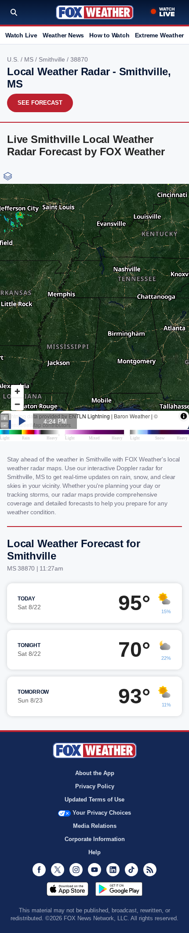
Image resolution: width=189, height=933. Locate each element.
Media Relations (94, 826)
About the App (94, 773)
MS (29, 59)
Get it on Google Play (118, 889)
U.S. (14, 59)
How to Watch (109, 35)
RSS (149, 869)
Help (94, 852)
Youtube (94, 869)
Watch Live (21, 35)
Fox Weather (95, 12)
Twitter (57, 869)
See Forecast (40, 102)
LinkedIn (113, 869)
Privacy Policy (94, 786)
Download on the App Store (67, 889)
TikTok (131, 869)
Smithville (53, 59)
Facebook (39, 869)
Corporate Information (95, 839)
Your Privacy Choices (102, 812)
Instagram (76, 869)
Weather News (63, 35)
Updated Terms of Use (94, 799)
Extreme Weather (159, 35)
